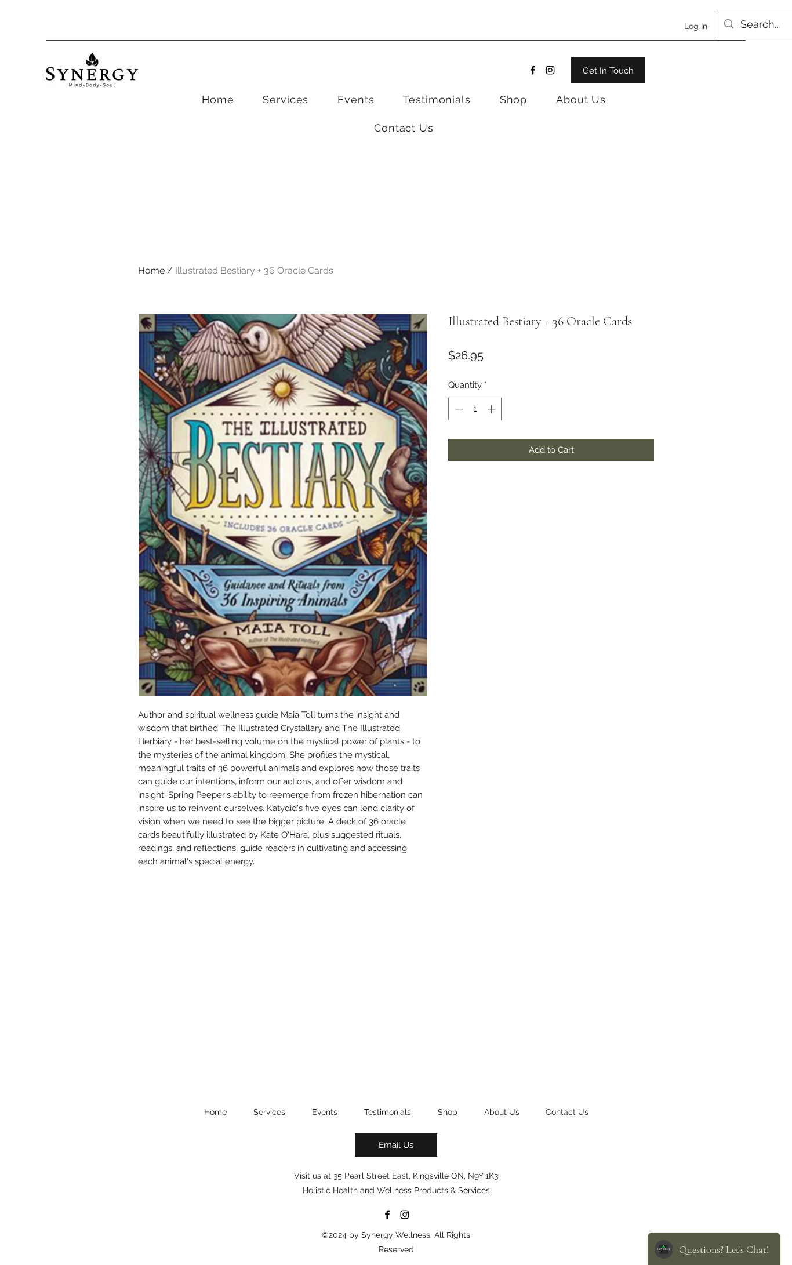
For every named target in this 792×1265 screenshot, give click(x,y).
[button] (513, 99)
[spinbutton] (475, 409)
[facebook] (533, 70)
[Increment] (492, 409)
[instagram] (550, 70)
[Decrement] (458, 409)
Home (151, 270)
